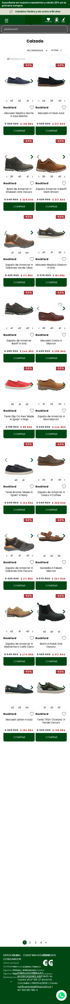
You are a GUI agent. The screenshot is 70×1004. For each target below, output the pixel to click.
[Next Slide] (32, 101)
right (46, 853)
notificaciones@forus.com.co (34, 986)
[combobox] (35, 29)
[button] (11, 101)
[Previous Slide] (7, 101)
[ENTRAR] (56, 20)
